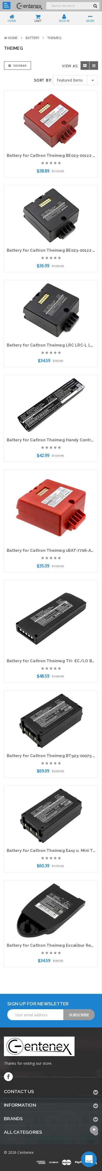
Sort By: (43, 80)
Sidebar (19, 65)
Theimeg (54, 37)
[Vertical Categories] (6, 5)
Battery (32, 37)
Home (13, 37)
